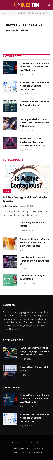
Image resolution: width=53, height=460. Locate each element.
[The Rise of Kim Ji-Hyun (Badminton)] (10, 280)
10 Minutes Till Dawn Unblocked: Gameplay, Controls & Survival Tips (32, 142)
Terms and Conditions (22, 452)
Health (7, 191)
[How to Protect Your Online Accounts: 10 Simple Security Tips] (10, 86)
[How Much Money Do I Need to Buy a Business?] (10, 106)
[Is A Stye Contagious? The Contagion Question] (26, 179)
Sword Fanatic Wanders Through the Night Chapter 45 (34, 261)
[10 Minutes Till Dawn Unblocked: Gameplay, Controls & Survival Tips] (10, 143)
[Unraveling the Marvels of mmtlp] (10, 227)
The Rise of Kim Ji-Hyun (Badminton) (32, 277)
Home (15, 448)
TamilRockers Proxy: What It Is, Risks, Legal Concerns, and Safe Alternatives (34, 351)
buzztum (22, 442)
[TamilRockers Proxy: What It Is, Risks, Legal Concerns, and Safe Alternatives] (10, 352)
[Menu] (5, 4)
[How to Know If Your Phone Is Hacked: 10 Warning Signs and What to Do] (10, 67)
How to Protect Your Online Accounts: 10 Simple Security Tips (34, 86)
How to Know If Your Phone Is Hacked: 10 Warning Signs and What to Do (35, 67)
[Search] (48, 4)
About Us (24, 448)
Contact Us (38, 452)
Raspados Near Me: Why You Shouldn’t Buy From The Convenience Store (34, 242)
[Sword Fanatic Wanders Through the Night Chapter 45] (10, 261)
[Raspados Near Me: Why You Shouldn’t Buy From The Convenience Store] (10, 243)
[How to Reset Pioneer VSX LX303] (10, 371)
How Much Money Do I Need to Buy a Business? (34, 103)
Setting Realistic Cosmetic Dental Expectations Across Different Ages (34, 123)
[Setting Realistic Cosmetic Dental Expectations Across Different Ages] (10, 123)
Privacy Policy (37, 448)
